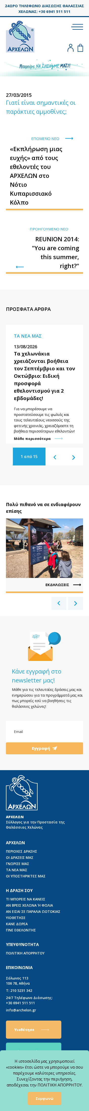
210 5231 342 (19, 990)
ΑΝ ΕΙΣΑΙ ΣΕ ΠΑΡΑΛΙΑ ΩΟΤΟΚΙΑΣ (33, 911)
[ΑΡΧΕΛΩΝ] (20, 36)
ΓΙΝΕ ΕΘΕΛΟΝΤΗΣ (21, 930)
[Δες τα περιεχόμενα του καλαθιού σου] (80, 48)
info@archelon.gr (21, 1010)
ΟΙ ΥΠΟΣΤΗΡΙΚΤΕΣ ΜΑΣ (25, 876)
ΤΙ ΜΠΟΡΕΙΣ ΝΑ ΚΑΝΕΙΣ (25, 899)
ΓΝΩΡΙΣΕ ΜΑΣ (17, 863)
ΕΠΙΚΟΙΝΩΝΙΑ (19, 967)
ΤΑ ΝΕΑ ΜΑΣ (16, 869)
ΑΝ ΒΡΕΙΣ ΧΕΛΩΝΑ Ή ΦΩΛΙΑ (29, 905)
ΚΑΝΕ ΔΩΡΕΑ (17, 923)
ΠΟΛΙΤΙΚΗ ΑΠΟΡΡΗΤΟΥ (25, 953)
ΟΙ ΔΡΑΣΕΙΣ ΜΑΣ (19, 857)
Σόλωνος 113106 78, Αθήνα (18, 981)
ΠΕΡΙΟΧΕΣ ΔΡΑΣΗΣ (21, 851)
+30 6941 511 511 (29, 1000)
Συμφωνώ (44, 1098)
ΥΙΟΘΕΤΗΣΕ (15, 917)
